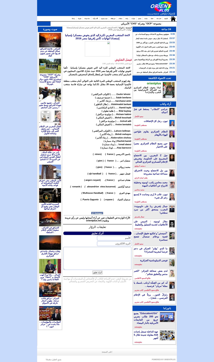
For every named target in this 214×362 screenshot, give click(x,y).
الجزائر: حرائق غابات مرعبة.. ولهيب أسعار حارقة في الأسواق (50, 300)
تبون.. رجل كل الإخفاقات (156, 121)
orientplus (154, 83)
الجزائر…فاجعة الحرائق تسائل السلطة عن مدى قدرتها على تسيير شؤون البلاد (50, 52)
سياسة (146, 18)
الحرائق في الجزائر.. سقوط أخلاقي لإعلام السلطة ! (50, 229)
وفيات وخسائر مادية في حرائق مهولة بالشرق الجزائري (50, 253)
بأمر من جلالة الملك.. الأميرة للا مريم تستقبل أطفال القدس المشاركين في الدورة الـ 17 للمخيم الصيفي (50, 157)
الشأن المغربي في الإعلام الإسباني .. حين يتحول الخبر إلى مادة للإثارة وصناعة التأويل (50, 130)
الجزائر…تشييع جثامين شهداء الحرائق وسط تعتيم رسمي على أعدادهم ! (50, 105)
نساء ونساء (87, 18)
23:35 (172, 59)
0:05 (173, 34)
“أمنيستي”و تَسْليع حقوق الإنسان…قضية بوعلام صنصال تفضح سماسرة (151, 236)
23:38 (172, 55)
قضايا (152, 18)
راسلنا (73, 18)
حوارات (133, 18)
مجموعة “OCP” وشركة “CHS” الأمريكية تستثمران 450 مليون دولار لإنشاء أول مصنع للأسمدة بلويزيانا (50, 79)
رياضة (126, 18)
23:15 (172, 72)
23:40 (172, 51)
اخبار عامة (158, 18)
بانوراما (79, 18)
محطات (120, 18)
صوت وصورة (104, 18)
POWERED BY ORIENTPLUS (163, 360)
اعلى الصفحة (107, 352)
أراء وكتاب (165, 104)
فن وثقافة (113, 18)
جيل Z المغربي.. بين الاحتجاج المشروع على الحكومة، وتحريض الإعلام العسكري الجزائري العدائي (151, 158)
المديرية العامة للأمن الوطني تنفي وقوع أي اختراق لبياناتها (50, 206)
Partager (97, 213)
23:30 (172, 63)
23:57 (172, 38)
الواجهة (166, 18)
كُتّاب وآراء (95, 18)
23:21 (172, 68)
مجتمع (139, 18)
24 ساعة (166, 29)
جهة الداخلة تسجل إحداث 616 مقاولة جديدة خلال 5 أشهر (146, 334)
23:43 (172, 47)
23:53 (172, 42)
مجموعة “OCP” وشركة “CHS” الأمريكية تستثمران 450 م (133, 23)
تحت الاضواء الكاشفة (159, 78)
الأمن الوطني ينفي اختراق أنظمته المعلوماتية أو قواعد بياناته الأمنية (50, 182)
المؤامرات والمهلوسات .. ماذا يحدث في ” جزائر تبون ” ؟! (50, 324)
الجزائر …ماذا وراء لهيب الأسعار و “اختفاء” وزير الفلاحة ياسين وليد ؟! (50, 277)
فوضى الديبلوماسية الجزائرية (154, 260)
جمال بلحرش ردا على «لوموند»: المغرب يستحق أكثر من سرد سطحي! (151, 209)
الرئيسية (172, 18)
